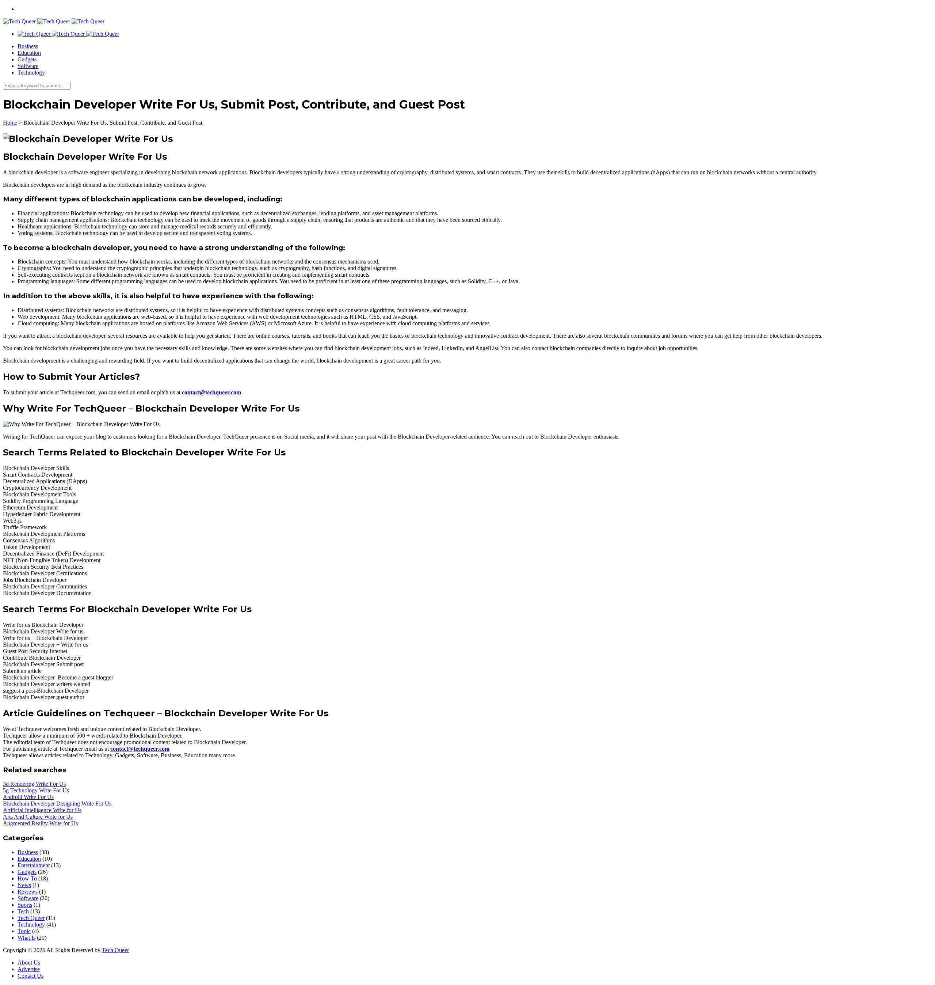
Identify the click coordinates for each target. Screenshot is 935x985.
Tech (23, 911)
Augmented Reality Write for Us (40, 823)
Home (10, 123)
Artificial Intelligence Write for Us (42, 810)
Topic (24, 931)
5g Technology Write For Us (36, 790)
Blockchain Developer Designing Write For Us (57, 803)
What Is (26, 938)
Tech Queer (31, 918)
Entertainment (34, 865)
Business (28, 46)
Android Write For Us (28, 797)
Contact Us (30, 976)
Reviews (28, 892)
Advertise (29, 969)
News (24, 885)
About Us (29, 962)
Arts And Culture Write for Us (38, 817)
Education (29, 53)
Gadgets (27, 59)
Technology (31, 72)
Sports (25, 905)
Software (28, 66)
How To (27, 878)
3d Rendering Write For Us (34, 784)
